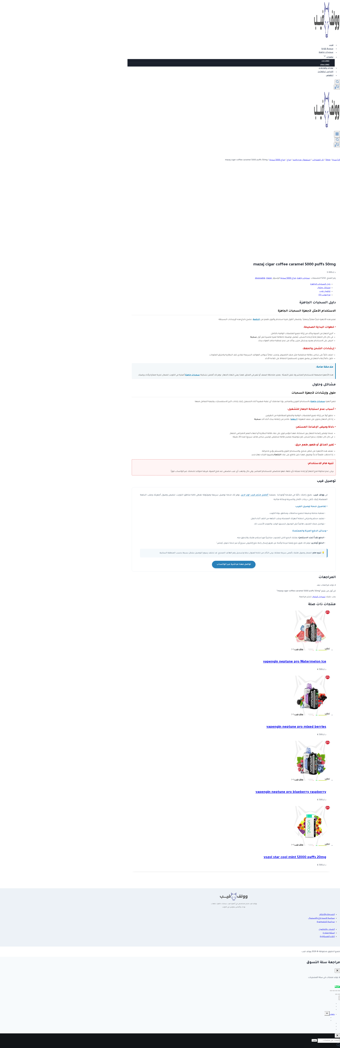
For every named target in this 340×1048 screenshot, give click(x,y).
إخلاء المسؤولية (327, 937)
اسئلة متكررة (329, 933)
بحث (314, 1040)
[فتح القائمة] (337, 134)
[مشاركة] (334, 990)
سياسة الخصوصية (326, 922)
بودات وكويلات (326, 68)
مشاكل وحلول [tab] (323, 288)
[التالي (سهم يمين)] (336, 994)
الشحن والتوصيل (327, 929)
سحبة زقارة (327, 49)
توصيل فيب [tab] (324, 291)
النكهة (256, 319)
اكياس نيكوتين (325, 72)
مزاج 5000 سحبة (288, 278)
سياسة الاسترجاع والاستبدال (321, 918)
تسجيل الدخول (318, 597)
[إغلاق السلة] (337, 970)
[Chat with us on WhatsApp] (337, 987)
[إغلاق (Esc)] (331, 990)
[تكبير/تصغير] (339, 990)
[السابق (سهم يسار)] (339, 994)
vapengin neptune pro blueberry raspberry (291, 792)
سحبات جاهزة (326, 53)
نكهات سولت (324, 64)
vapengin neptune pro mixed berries (296, 727)
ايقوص (329, 75)
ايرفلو (294, 419)
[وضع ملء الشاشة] (336, 990)
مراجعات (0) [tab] (324, 295)
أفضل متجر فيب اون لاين (254, 495)
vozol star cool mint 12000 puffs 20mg (295, 857)
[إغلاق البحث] (337, 1035)
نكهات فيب (325, 61)
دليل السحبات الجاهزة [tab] (320, 284)
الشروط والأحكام (327, 915)
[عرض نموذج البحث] (337, 82)
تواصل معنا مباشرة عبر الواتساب (234, 564)
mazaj (269, 278)
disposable (260, 278)
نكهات (332, 1014)
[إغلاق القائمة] (339, 998)
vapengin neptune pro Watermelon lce (294, 662)
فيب (331, 45)
